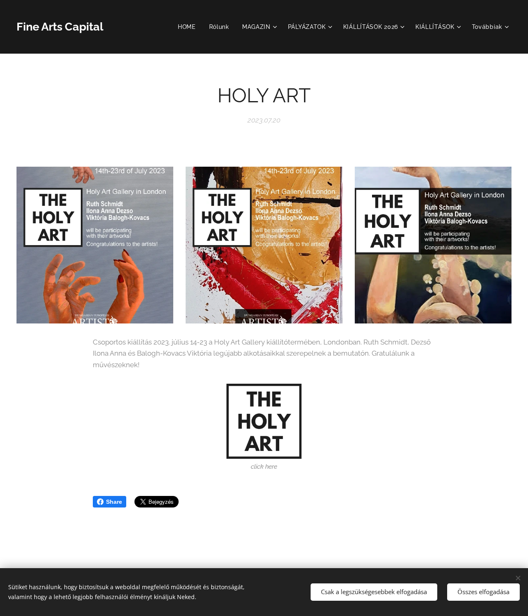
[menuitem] (189, 27)
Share (114, 501)
